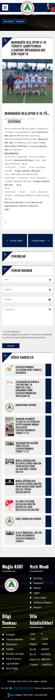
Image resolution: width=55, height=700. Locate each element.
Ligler (36, 593)
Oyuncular (11, 644)
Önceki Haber (16, 240)
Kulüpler (10, 635)
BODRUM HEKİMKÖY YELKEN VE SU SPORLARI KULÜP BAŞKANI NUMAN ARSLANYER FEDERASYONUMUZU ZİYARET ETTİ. (28, 426)
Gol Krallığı (12, 668)
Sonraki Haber (39, 240)
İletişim (37, 607)
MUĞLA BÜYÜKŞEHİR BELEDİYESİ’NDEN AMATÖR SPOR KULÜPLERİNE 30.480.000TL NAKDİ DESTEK (29, 466)
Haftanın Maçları (42, 602)
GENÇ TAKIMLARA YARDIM (28, 519)
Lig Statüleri (12, 664)
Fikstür (37, 588)
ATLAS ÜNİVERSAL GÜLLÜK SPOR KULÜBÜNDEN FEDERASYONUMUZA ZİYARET (29, 537)
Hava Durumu (13, 659)
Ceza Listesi (39, 598)
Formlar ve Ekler (15, 654)
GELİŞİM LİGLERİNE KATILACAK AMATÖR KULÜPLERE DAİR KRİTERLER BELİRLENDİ (27, 506)
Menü (5, 7)
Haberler (20, 21)
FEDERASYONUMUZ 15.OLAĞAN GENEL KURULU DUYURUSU (29, 369)
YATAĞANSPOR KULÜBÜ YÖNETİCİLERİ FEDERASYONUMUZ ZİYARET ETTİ (27, 447)
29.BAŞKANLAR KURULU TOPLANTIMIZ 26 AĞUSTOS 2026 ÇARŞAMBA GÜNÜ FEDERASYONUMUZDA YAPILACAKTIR (28, 389)
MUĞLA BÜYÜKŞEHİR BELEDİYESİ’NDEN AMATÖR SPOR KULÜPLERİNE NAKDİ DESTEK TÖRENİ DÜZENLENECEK (29, 486)
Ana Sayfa (8, 21)
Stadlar (10, 649)
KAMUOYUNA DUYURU (26, 405)
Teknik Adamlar (14, 639)
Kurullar (37, 578)
